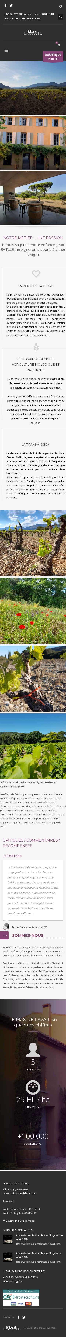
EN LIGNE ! (53, 56)
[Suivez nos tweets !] (24, 1317)
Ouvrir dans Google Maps (19, 1220)
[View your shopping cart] (58, 44)
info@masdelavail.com (23, 1193)
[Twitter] (11, 5)
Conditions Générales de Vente (20, 1276)
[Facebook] (5, 5)
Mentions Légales (12, 1281)
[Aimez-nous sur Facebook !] (18, 1317)
